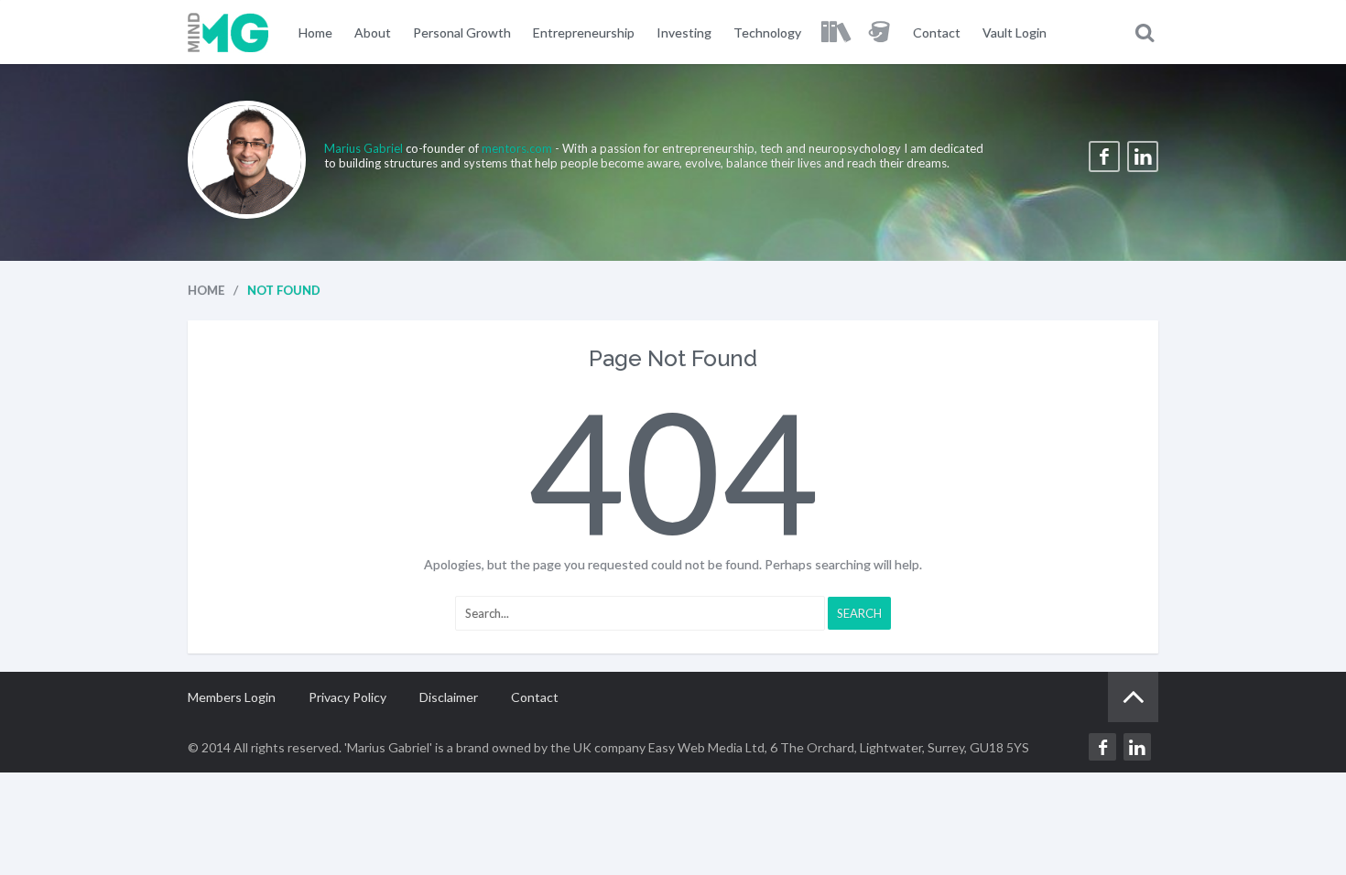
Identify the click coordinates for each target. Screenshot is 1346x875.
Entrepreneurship (584, 32)
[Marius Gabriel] (228, 32)
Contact (937, 32)
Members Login (232, 697)
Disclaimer (448, 697)
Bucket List (879, 32)
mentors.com (517, 148)
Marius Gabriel (365, 148)
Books (834, 32)
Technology (767, 32)
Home (315, 32)
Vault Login (1014, 32)
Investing (684, 32)
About (372, 32)
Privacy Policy (347, 697)
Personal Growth (462, 32)
